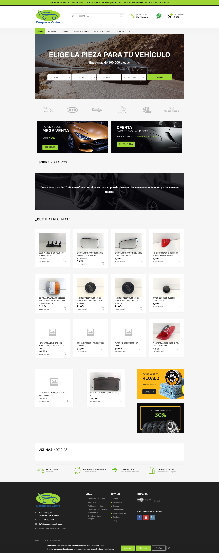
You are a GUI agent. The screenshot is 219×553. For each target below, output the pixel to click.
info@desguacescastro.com (51, 524)
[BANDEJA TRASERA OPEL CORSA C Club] (105, 382)
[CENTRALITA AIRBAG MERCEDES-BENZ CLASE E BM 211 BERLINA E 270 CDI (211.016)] (52, 287)
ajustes (110, 549)
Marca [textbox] (57, 77)
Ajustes (159, 548)
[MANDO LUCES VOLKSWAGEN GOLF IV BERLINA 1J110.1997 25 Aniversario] (90, 287)
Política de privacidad (96, 499)
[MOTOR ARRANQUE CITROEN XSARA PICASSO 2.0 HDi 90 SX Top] (52, 332)
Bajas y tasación (102, 31)
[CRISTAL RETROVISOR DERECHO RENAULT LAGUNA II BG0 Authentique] (90, 242)
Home (40, 31)
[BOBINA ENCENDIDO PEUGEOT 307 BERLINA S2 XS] (52, 242)
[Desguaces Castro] (46, 17)
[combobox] (59, 77)
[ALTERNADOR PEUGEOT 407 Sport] (128, 332)
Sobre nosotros (81, 31)
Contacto (119, 31)
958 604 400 (142, 17)
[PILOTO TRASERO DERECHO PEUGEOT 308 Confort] (166, 332)
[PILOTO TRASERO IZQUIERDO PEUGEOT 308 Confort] (54, 382)
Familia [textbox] (106, 77)
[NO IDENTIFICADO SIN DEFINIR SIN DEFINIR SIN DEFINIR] (166, 242)
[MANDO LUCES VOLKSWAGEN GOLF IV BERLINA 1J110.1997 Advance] (128, 287)
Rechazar (143, 548)
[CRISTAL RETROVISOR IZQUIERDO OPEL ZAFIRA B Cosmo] (128, 242)
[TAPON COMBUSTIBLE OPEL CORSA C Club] (166, 287)
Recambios (53, 31)
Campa (65, 31)
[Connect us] (139, 517)
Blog (131, 31)
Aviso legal (92, 502)
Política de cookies (95, 506)
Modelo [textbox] (82, 77)
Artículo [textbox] (132, 77)
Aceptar (127, 548)
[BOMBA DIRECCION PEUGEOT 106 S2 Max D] (90, 332)
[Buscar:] (97, 16)
